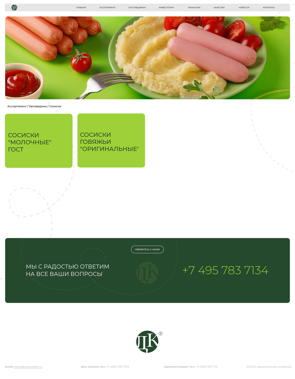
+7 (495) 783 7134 (105, 366)
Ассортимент (17, 106)
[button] (35, 141)
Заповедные (38, 106)
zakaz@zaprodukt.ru (28, 366)
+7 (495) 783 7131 (191, 366)
